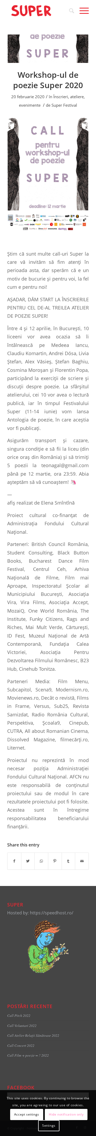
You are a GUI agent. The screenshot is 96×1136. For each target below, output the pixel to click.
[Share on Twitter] (28, 861)
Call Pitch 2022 (18, 1015)
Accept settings (26, 1114)
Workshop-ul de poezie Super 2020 (48, 80)
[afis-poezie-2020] (48, 49)
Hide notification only (66, 1114)
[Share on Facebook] (14, 861)
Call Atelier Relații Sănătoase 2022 (33, 1035)
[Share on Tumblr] (68, 861)
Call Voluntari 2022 (22, 1025)
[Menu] (81, 10)
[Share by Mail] (82, 861)
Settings (48, 1125)
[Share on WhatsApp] (41, 861)
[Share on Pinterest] (55, 861)
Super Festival (64, 105)
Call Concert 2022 (20, 1045)
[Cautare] (69, 10)
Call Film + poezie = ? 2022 (28, 1055)
